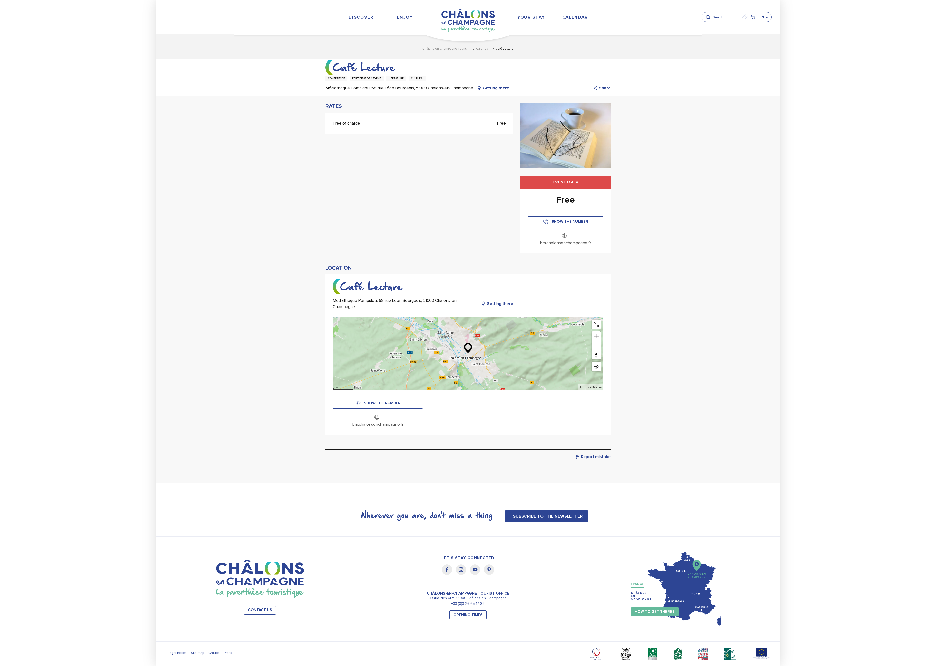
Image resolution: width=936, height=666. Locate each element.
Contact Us (260, 610)
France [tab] (637, 584)
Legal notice (177, 653)
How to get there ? (655, 611)
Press (228, 653)
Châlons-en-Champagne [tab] (641, 596)
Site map (197, 653)
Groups (214, 653)
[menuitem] (361, 16)
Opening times (468, 615)
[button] (723, 15)
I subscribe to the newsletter (546, 516)
